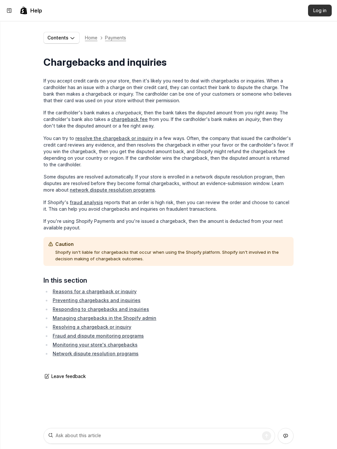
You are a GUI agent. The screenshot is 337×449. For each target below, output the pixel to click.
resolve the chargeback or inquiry (114, 138)
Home (91, 37)
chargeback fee (129, 119)
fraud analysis (86, 202)
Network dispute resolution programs (96, 353)
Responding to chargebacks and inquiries (101, 309)
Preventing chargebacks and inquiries (97, 300)
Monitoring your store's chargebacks (95, 344)
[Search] (266, 435)
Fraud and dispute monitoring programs (98, 336)
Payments (115, 37)
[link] (31, 10)
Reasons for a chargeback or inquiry (95, 291)
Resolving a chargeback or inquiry (92, 327)
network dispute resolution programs (112, 190)
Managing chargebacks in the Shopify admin (104, 318)
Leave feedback (68, 376)
